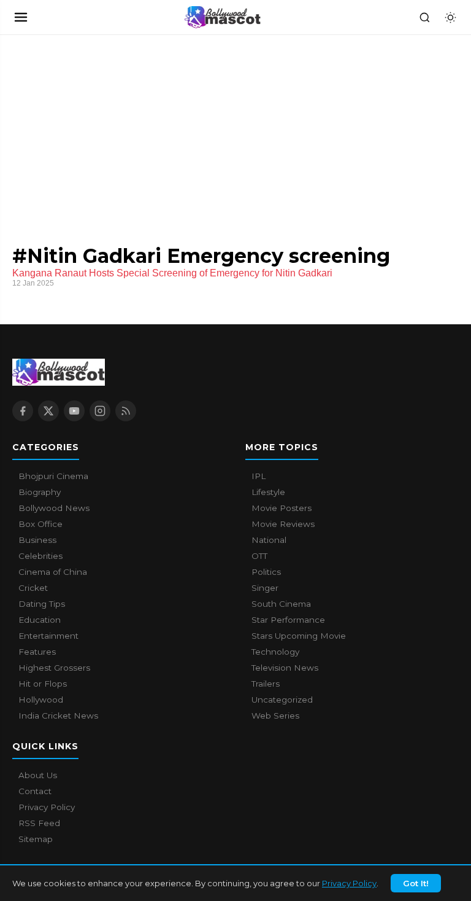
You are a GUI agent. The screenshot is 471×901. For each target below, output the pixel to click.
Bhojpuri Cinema (53, 476)
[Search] (424, 17)
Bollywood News (54, 508)
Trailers (265, 683)
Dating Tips (41, 604)
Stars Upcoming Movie (298, 636)
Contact (35, 791)
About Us (37, 775)
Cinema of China (52, 572)
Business (37, 540)
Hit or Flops (42, 683)
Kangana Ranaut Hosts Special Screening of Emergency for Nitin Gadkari (172, 273)
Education (39, 620)
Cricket (33, 588)
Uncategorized (282, 699)
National (268, 540)
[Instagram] (100, 410)
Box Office (40, 524)
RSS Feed (39, 823)
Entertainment (48, 636)
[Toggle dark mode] (450, 17)
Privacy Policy (349, 883)
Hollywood (40, 699)
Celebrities (40, 556)
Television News (284, 668)
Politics (266, 572)
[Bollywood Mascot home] (223, 17)
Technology (275, 652)
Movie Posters (281, 508)
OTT (259, 556)
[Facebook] (22, 410)
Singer (264, 588)
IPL (258, 476)
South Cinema (281, 604)
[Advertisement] (92, 127)
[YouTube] (74, 410)
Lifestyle (268, 492)
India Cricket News (58, 715)
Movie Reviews (283, 524)
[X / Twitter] (48, 410)
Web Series (275, 715)
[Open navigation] (21, 17)
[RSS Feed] (125, 410)
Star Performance (288, 620)
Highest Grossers (54, 668)
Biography (39, 492)
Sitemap (35, 839)
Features (37, 652)
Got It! (416, 883)
